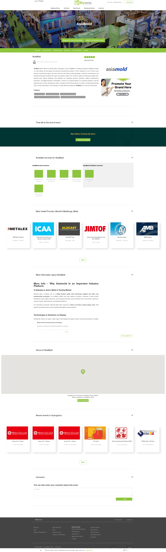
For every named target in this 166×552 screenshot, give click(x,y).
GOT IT (125, 550)
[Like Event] (121, 56)
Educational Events (89, 8)
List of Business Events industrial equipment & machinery (73, 97)
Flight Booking (75, 531)
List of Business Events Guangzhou (67, 94)
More (83, 260)
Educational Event (95, 534)
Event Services (47, 50)
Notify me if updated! (83, 140)
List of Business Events (39, 94)
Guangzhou (83, 34)
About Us (129, 520)
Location (86, 50)
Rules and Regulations (40, 532)
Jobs (35, 530)
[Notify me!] (118, 56)
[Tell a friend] (124, 56)
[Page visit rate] (114, 56)
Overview (37, 50)
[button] (83, 371)
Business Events (55, 8)
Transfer (74, 539)
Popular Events (95, 532)
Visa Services (75, 534)
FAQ (54, 530)
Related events (58, 50)
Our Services (118, 520)
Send (124, 499)
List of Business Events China (52, 94)
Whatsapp (129, 2)
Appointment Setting (77, 536)
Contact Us (58, 547)
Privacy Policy (38, 547)
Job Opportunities (49, 547)
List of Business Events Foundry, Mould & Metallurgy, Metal (47, 97)
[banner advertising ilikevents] (116, 87)
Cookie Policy (89, 550)
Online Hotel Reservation (78, 529)
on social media (76, 50)
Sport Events (76, 8)
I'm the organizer (126, 336)
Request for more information (73, 39)
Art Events (66, 8)
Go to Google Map (83, 400)
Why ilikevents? (57, 527)
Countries (101, 8)
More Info (67, 50)
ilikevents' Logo (57, 532)
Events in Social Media (59, 534)
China (91, 34)
